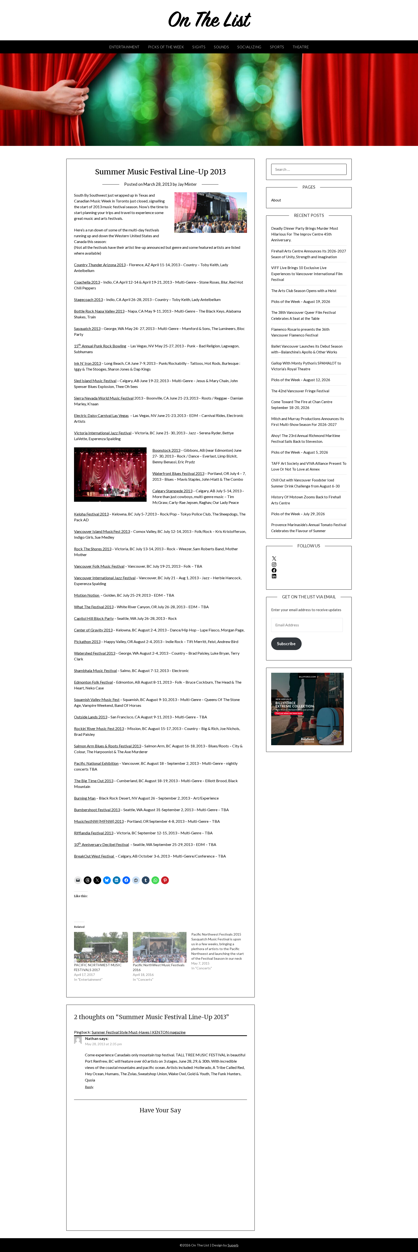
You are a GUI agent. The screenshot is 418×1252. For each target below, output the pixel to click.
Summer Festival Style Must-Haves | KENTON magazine (139, 1032)
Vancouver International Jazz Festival (104, 577)
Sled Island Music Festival (95, 380)
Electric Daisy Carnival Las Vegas (101, 415)
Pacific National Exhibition (96, 763)
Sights (198, 47)
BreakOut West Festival (94, 856)
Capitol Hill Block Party (94, 618)
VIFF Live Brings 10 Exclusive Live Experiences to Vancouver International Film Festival (307, 273)
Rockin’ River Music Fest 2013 (99, 728)
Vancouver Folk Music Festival (99, 566)
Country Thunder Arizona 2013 (100, 264)
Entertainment (124, 47)
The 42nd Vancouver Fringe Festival (300, 391)
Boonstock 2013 (166, 450)
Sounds (221, 47)
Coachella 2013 (87, 282)
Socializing (249, 47)
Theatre (301, 47)
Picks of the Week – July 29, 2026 (298, 514)
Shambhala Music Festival (95, 670)
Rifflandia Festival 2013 (93, 832)
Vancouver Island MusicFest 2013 (102, 531)
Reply (89, 1087)
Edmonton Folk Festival (93, 682)
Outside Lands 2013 (90, 717)
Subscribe (286, 643)
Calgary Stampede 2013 (172, 490)
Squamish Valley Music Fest (96, 699)
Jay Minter (187, 184)
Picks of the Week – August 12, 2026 (300, 380)
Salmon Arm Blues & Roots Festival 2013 (107, 746)
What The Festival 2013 (93, 606)
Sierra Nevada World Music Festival (104, 398)
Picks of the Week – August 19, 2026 (300, 301)
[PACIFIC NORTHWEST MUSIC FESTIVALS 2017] (101, 947)
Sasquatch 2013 (87, 328)
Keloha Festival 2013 (91, 514)
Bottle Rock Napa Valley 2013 (99, 311)
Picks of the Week (166, 47)
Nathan (91, 1038)
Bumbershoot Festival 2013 (97, 809)
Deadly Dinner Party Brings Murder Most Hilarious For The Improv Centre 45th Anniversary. (304, 234)
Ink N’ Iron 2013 (87, 363)
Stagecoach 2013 (88, 299)
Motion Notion (87, 595)
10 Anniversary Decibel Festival (101, 844)
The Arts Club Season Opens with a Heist (303, 290)
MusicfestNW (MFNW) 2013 (99, 821)
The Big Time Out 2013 (93, 780)
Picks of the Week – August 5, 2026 (299, 452)
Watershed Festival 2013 (94, 653)
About (276, 200)
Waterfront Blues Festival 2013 (178, 473)
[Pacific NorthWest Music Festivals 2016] (160, 947)
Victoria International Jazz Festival (102, 432)
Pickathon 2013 (87, 641)
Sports (277, 47)
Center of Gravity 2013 (93, 630)
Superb (233, 1245)
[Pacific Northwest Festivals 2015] (220, 951)
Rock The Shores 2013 (92, 548)
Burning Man (85, 798)
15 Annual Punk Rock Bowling (100, 345)
